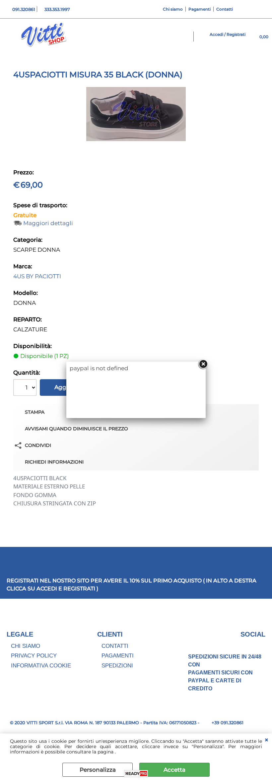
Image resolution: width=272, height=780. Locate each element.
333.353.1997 (57, 9)
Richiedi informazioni (54, 462)
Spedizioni (117, 665)
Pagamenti (199, 9)
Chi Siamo (25, 646)
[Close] (203, 364)
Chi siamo (173, 9)
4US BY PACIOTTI (37, 276)
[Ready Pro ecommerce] (136, 773)
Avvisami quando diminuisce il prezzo (76, 429)
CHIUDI (266, 740)
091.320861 (23, 9)
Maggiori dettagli (48, 223)
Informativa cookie (41, 665)
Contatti (224, 9)
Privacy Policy (34, 655)
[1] (25, 388)
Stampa (34, 412)
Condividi (38, 445)
